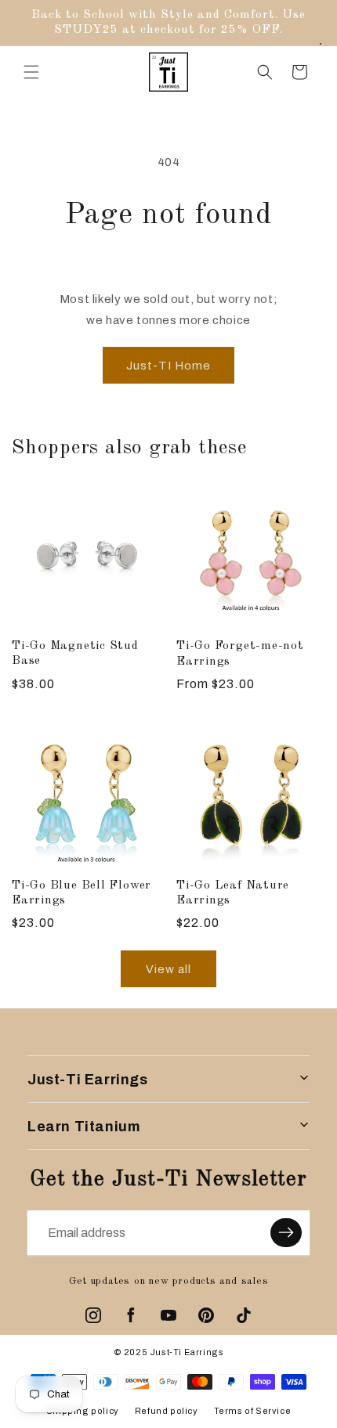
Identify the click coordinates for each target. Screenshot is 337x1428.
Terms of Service (253, 1410)
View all (168, 969)
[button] (31, 72)
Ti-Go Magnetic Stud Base (75, 653)
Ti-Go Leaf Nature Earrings (232, 893)
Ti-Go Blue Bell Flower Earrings (81, 893)
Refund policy (166, 1410)
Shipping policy (82, 1410)
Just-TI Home (168, 365)
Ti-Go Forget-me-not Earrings (240, 653)
